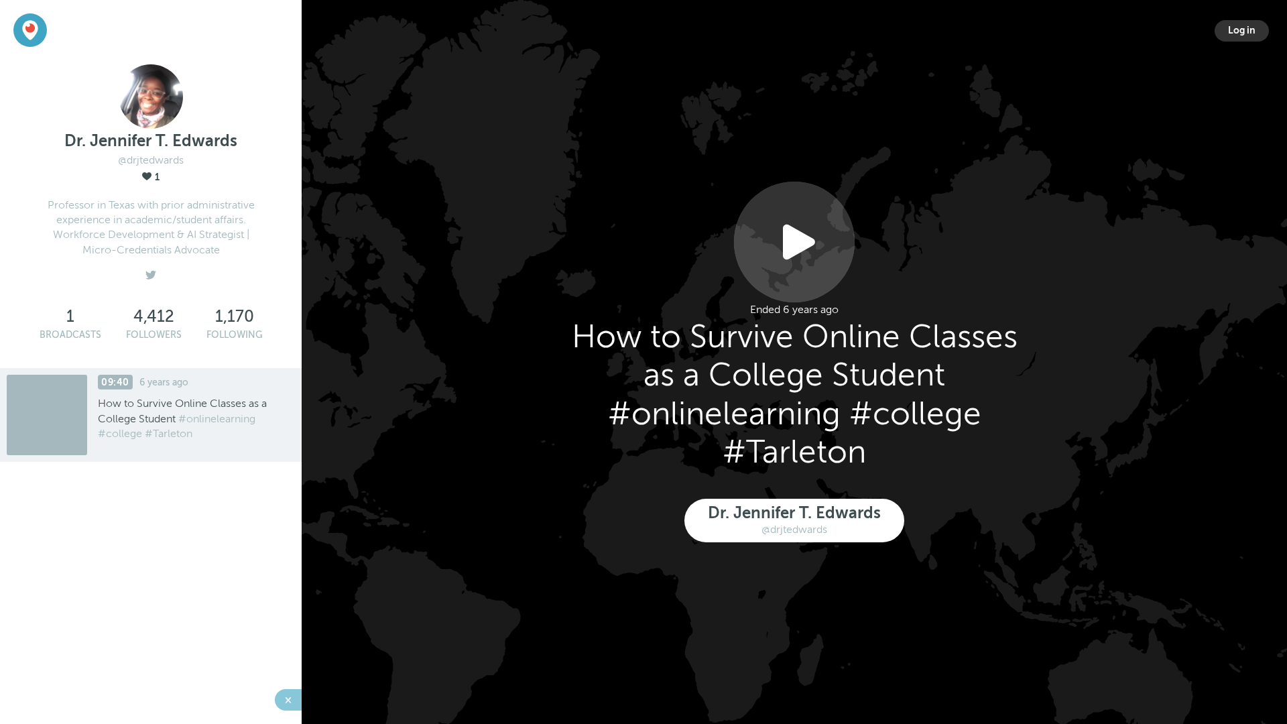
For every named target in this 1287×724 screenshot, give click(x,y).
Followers (154, 335)
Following (234, 335)
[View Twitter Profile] (151, 271)
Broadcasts (70, 335)
